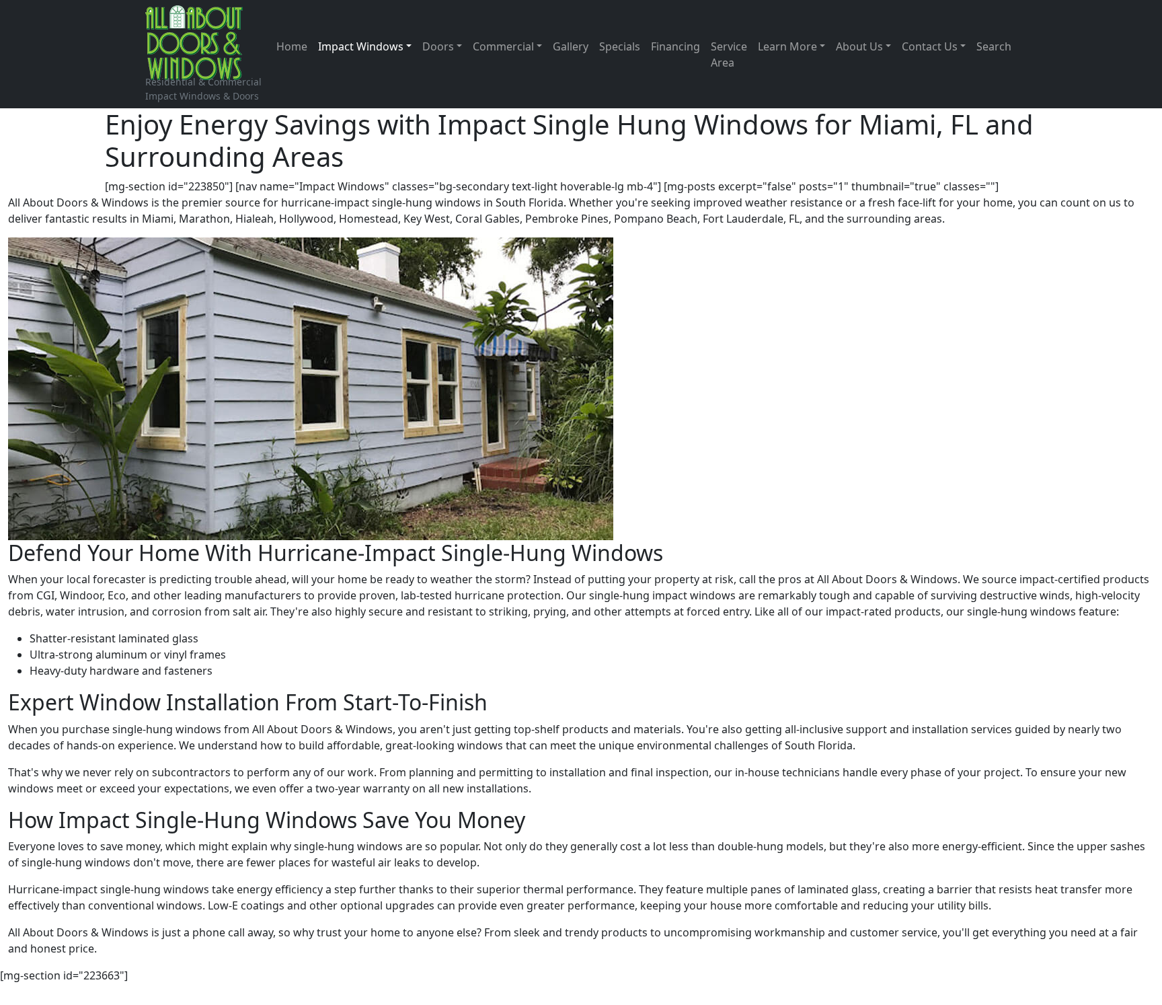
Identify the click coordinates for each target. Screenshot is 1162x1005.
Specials (619, 46)
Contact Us (930, 46)
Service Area (729, 54)
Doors (438, 46)
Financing (675, 46)
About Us (859, 46)
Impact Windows (360, 46)
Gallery (570, 46)
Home (291, 46)
